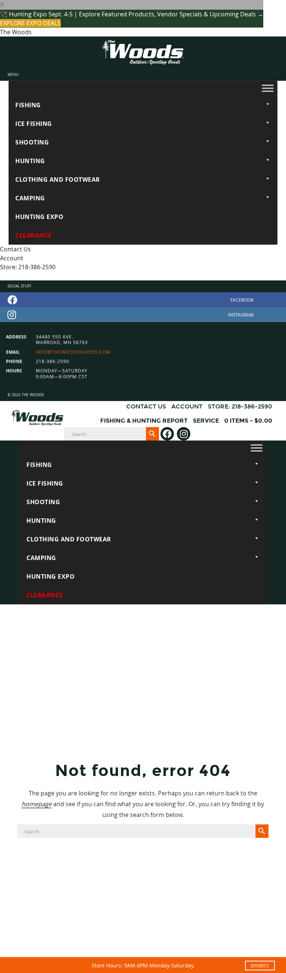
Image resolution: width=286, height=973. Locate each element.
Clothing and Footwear (57, 179)
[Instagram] (143, 314)
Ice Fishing (33, 124)
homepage (37, 804)
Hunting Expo (39, 217)
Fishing (28, 105)
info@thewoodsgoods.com (73, 352)
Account (11, 258)
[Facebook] (143, 299)
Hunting (30, 161)
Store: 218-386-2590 (27, 267)
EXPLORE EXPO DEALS (30, 23)
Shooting (32, 142)
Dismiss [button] (260, 966)
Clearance (33, 235)
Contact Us (15, 249)
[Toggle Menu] (268, 88)
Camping (30, 198)
